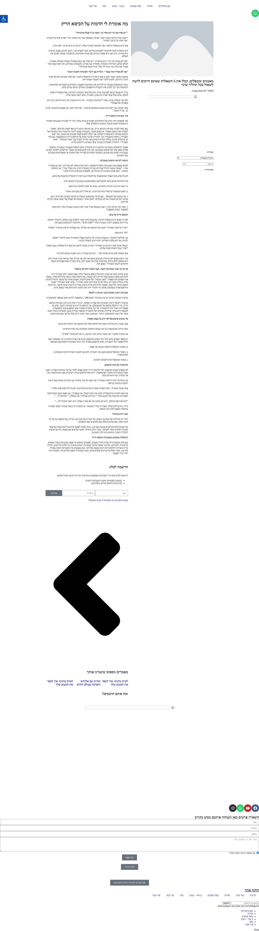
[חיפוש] (184, 164)
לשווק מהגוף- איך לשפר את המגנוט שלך (115, 683)
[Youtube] (248, 808)
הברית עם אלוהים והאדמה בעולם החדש (89, 683)
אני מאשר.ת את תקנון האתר (242, 853)
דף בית (253, 895)
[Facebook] (255, 808)
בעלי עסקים (135, 6)
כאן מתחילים (164, 6)
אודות (150, 6)
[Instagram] (233, 808)
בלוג (104, 6)
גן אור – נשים (118, 6)
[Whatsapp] (255, 13)
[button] (4, 19)
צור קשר (93, 6)
